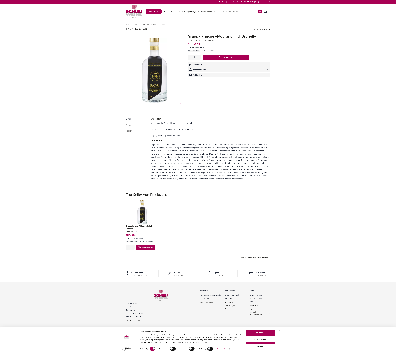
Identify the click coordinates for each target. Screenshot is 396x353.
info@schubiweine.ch (262, 2)
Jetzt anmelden (205, 302)
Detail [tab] (128, 118)
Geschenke (168, 11)
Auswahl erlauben (260, 339)
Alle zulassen (260, 333)
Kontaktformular (132, 321)
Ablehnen (260, 346)
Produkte (152, 11)
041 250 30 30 (249, 2)
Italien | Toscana (211, 40)
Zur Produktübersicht (137, 29)
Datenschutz (254, 306)
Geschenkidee (230, 309)
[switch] (173, 349)
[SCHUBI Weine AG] (134, 11)
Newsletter (231, 2)
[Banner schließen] (279, 330)
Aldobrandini (192, 40)
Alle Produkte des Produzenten (254, 258)
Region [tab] (129, 130)
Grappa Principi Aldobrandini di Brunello (139, 227)
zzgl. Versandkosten (207, 50)
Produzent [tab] (131, 125)
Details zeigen (222, 349)
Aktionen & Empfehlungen (186, 11)
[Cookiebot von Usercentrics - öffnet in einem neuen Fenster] (126, 349)
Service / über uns (208, 11)
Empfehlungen (230, 306)
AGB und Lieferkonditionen (256, 313)
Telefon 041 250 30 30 (134, 313)
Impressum (253, 309)
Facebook (222, 2)
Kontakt (240, 2)
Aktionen (228, 302)
